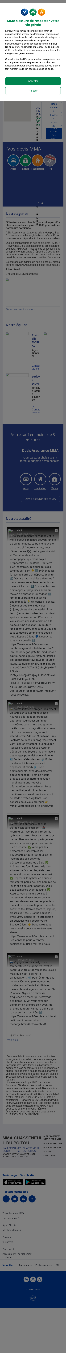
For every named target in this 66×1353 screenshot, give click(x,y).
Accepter (33, 81)
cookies (33, 68)
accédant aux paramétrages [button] (19, 65)
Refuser (33, 90)
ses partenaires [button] (13, 33)
